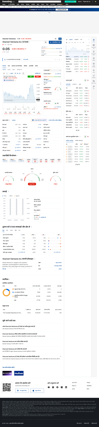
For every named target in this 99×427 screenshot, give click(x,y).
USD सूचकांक (68, 71)
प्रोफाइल (9, 69)
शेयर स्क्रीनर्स (52, 4)
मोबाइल (88, 382)
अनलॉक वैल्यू (57, 48)
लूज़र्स (80, 84)
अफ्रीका (57, 6)
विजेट (88, 389)
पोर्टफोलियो (89, 385)
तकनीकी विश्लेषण (9, 155)
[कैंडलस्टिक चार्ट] (4, 73)
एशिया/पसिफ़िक (52, 6)
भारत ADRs (34, 6)
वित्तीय (25, 66)
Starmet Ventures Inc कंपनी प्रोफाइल (17, 259)
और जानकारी (25, 59)
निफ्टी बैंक (68, 61)
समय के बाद (23, 6)
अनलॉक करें (22, 252)
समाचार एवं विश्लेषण (17, 66)
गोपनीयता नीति (86, 423)
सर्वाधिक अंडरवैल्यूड (69, 140)
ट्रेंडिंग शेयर (68, 111)
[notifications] (93, 1)
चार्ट (9, 66)
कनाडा (60, 269)
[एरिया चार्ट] (7, 73)
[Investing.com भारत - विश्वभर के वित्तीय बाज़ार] (8, 1)
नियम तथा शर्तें (79, 423)
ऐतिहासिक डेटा (19, 69)
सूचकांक (71, 39)
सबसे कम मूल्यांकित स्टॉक (72, 136)
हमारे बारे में (74, 382)
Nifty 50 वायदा (69, 64)
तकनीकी (31, 66)
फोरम (36, 66)
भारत (14, 6)
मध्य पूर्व (46, 6)
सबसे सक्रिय (68, 84)
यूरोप (43, 6)
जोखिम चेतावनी (94, 423)
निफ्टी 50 (67, 56)
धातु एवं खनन (59, 262)
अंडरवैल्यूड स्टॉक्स (63, 6)
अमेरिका (39, 6)
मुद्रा (66, 39)
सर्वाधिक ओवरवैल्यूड (79, 140)
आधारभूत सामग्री (58, 265)
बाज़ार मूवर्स (69, 80)
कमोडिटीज (76, 39)
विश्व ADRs (29, 6)
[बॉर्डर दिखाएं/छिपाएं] (23, 73)
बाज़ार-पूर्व (18, 6)
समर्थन (73, 389)
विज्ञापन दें (74, 385)
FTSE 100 (68, 69)
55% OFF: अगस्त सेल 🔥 (70, 1)
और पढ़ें (4, 269)
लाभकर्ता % (74, 84)
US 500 (67, 66)
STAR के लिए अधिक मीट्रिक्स (55, 120)
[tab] (4, 160)
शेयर (4, 6)
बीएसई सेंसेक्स (68, 59)
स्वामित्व (13, 69)
